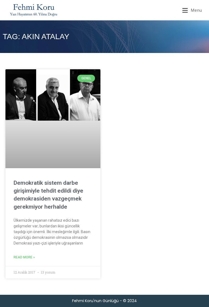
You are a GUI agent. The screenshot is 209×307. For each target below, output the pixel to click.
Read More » (24, 257)
